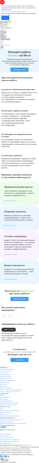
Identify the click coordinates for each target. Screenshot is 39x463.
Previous (3, 316)
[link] (3, 36)
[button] (2, 41)
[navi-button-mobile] (2, 47)
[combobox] (4, 459)
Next (10, 316)
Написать (19, 360)
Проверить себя (19, 70)
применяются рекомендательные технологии (15, 446)
